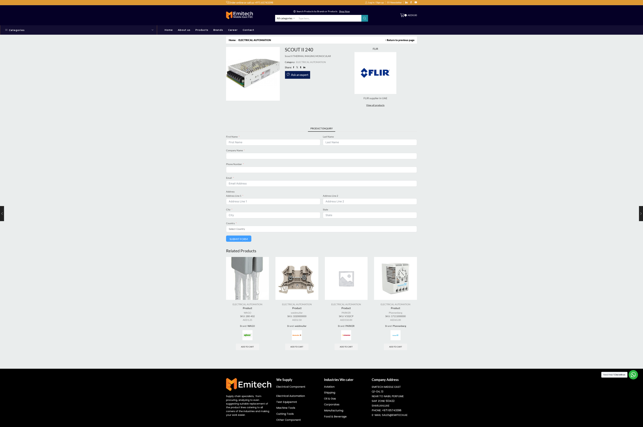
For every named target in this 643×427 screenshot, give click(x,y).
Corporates (331, 404)
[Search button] (364, 18)
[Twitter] (416, 2)
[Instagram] (411, 2)
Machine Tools (285, 408)
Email (229, 177)
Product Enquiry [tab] (321, 128)
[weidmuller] (297, 335)
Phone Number (234, 164)
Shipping (329, 393)
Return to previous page (400, 40)
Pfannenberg (395, 312)
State (325, 209)
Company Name (234, 150)
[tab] (321, 128)
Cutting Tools (285, 414)
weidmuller (297, 312)
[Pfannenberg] (395, 335)
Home (169, 29)
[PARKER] (346, 335)
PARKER (346, 312)
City (228, 209)
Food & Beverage (335, 416)
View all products (375, 105)
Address (230, 191)
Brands (218, 29)
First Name (232, 136)
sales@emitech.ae (395, 415)
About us (184, 29)
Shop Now (344, 11)
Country (230, 223)
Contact (248, 29)
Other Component (288, 420)
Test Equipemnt (286, 402)
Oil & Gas (330, 399)
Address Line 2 (330, 195)
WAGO (247, 312)
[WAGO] (247, 335)
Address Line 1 (233, 195)
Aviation (329, 387)
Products (201, 29)
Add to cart (247, 346)
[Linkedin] (406, 2)
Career (233, 29)
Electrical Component (290, 387)
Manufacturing (333, 410)
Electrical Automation (290, 396)
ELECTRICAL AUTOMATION (254, 40)
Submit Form (239, 239)
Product (247, 308)
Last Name (328, 136)
